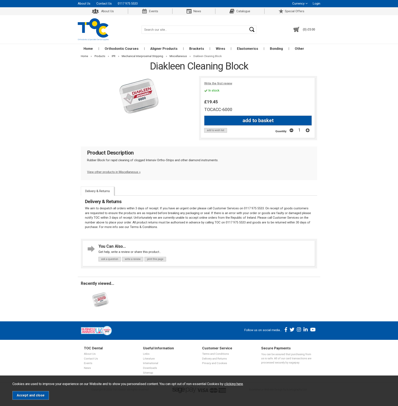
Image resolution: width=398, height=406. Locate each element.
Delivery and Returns (214, 358)
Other (299, 48)
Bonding (276, 48)
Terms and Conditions (215, 353)
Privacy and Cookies (214, 363)
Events (153, 11)
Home (88, 48)
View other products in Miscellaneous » (114, 172)
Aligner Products (163, 48)
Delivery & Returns (97, 191)
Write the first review (218, 83)
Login (316, 3)
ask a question (109, 259)
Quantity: (281, 131)
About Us (84, 3)
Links (146, 353)
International (150, 363)
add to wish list (215, 130)
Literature (149, 358)
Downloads (150, 367)
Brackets (196, 48)
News (197, 11)
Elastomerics (247, 48)
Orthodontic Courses (121, 48)
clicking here (233, 384)
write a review (133, 259)
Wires (220, 48)
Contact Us (104, 3)
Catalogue (243, 11)
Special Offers (294, 11)
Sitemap (148, 372)
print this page (155, 259)
